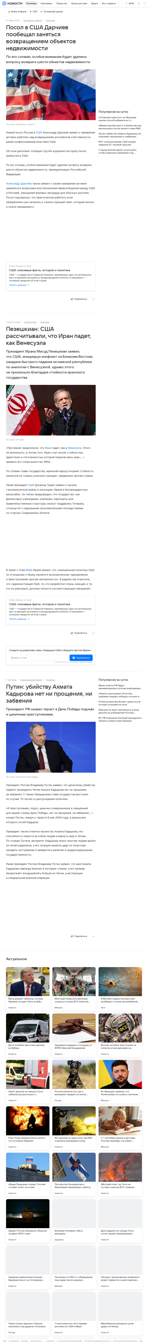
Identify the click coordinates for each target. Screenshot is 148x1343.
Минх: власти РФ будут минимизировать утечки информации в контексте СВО (120, 687)
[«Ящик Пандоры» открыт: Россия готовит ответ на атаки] (27, 1174)
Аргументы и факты (33, 20)
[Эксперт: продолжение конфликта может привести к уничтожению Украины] (120, 1267)
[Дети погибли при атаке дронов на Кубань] (27, 1035)
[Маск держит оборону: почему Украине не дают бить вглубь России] (27, 989)
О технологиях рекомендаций (69, 1341)
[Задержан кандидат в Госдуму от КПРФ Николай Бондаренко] (74, 1035)
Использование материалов (125, 1341)
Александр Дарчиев (19, 183)
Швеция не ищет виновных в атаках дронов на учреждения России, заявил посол (119, 711)
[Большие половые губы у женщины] (74, 1221)
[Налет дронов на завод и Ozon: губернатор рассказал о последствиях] (27, 1081)
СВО (35, 11)
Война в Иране (19, 11)
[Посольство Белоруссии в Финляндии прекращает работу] (74, 1174)
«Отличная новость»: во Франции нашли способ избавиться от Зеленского (117, 119)
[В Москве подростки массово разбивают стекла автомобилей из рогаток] (120, 989)
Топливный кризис (53, 11)
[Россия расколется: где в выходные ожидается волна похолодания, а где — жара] (74, 1081)
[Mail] (4, 3)
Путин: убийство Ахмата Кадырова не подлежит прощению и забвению (120, 135)
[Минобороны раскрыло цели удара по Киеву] (120, 1313)
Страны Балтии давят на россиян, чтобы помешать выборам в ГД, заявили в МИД (118, 151)
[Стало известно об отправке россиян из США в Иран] (74, 1313)
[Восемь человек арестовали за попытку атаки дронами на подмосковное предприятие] (120, 1035)
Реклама (24, 1341)
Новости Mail (30, 322)
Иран (48, 447)
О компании (14, 1341)
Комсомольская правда (31, 680)
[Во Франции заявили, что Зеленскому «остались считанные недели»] (120, 1081)
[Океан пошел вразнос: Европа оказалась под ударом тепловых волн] (27, 1313)
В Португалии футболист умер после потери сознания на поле (120, 703)
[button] (51, 95)
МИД (29, 570)
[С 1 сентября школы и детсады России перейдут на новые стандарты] (120, 1128)
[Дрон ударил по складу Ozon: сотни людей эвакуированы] (120, 1221)
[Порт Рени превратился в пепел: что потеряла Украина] (27, 1128)
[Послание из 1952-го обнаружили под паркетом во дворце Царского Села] (74, 1267)
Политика (50, 20)
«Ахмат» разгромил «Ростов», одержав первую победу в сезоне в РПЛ (119, 695)
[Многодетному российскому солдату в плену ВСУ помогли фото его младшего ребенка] (74, 989)
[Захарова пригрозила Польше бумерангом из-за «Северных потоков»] (27, 1267)
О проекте (50, 1341)
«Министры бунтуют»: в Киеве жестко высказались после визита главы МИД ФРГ (120, 127)
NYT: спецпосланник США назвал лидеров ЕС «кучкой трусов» (117, 143)
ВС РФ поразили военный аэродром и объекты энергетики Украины (120, 719)
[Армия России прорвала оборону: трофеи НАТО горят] (27, 1221)
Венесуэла (75, 447)
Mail (4, 1341)
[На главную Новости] (14, 3)
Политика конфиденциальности (97, 1341)
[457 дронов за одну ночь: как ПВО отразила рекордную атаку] (74, 1128)
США (39, 132)
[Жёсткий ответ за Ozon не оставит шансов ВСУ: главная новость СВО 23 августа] (120, 1174)
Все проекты (36, 1341)
